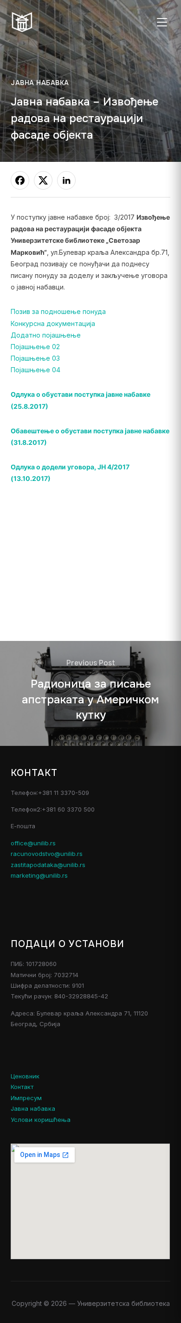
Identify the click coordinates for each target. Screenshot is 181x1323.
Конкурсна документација (53, 323)
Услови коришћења (41, 1119)
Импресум (26, 1097)
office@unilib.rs (33, 843)
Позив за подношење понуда (58, 311)
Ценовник (25, 1076)
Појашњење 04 (35, 370)
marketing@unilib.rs (39, 875)
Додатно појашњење (46, 335)
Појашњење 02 (35, 347)
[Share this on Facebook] (20, 180)
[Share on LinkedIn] (66, 180)
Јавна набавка (40, 83)
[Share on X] (43, 180)
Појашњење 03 (35, 358)
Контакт (22, 1086)
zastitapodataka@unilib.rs (48, 864)
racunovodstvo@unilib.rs (47, 853)
